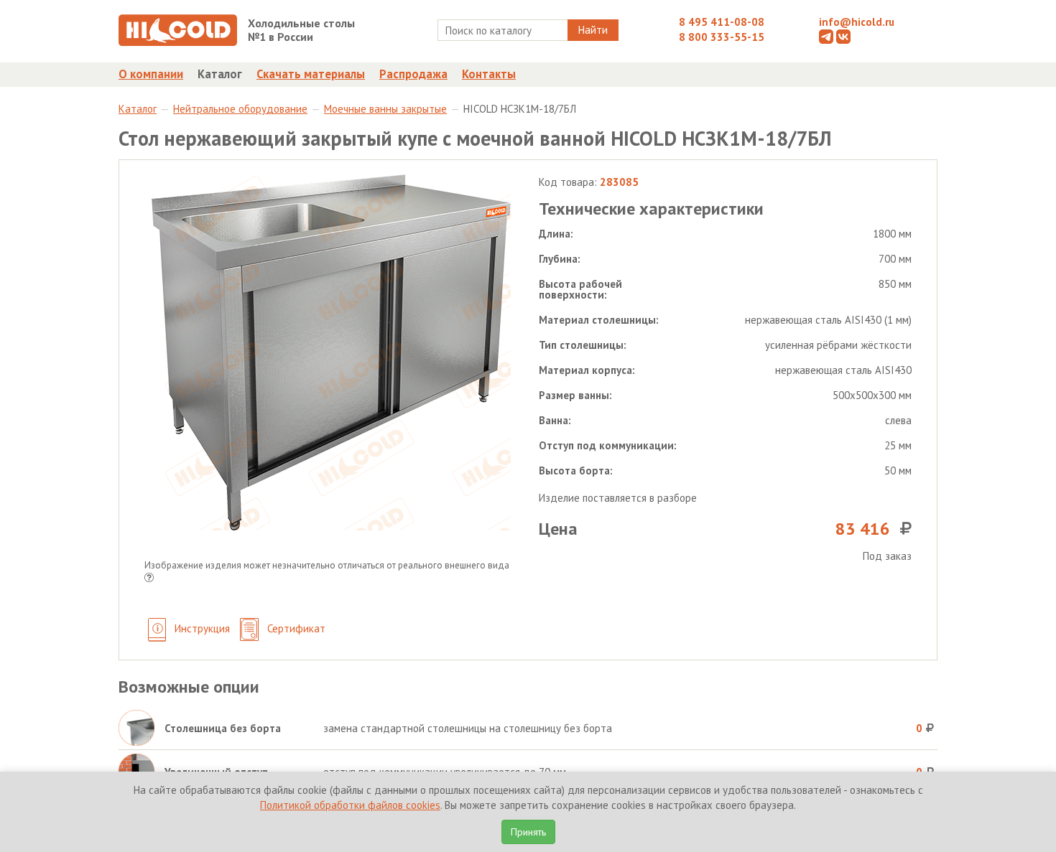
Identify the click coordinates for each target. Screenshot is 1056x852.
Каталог (220, 74)
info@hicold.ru (856, 22)
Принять (528, 831)
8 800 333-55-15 (721, 37)
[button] (149, 579)
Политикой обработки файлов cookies (350, 805)
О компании (151, 74)
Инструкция (201, 628)
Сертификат (294, 628)
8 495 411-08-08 (721, 22)
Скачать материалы (310, 74)
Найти (593, 30)
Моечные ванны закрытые (385, 109)
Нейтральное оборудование (240, 109)
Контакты (489, 74)
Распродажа (413, 74)
